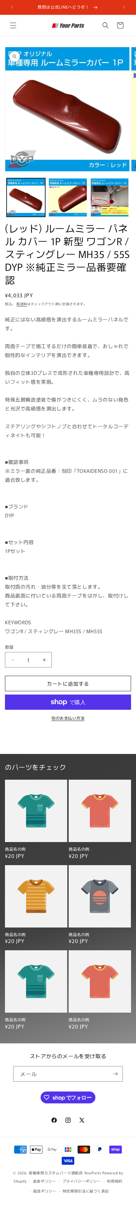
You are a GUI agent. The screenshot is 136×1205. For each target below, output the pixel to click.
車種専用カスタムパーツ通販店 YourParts (65, 1172)
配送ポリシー (44, 1190)
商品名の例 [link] (15, 849)
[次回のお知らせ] (124, 7)
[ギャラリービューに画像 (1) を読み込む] (26, 197)
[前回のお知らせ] (12, 7)
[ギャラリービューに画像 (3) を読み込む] (109, 197)
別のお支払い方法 (68, 718)
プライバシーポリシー (81, 1181)
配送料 (22, 303)
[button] (13, 25)
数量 (9, 647)
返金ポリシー (44, 1181)
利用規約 (114, 1181)
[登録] (115, 1074)
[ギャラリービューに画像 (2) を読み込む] (68, 197)
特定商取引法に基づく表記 (86, 1190)
